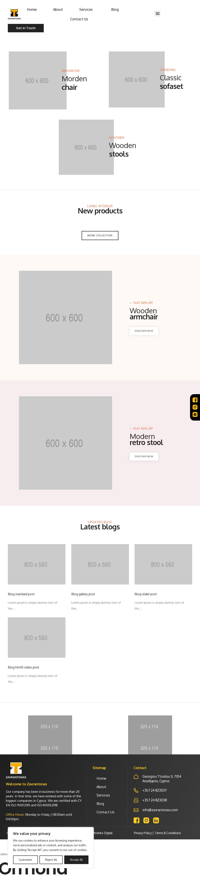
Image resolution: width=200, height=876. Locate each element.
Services (86, 9)
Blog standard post (21, 594)
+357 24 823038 (154, 800)
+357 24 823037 (154, 790)
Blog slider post (146, 594)
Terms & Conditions (167, 833)
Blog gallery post (83, 594)
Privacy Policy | (144, 833)
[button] (157, 13)
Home (32, 9)
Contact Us (79, 19)
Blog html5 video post (23, 667)
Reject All (51, 859)
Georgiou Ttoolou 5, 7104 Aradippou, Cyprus (161, 778)
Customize (25, 859)
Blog (115, 9)
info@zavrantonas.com (160, 810)
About (58, 9)
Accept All (76, 859)
